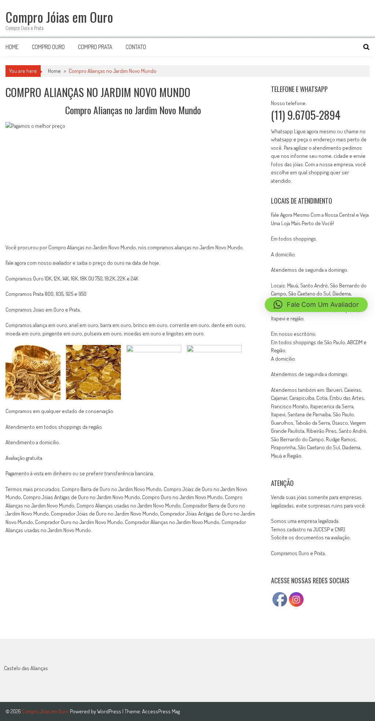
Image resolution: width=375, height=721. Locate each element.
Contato (136, 47)
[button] (316, 304)
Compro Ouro (48, 47)
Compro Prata (95, 47)
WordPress (109, 711)
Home (12, 47)
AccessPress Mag (161, 711)
